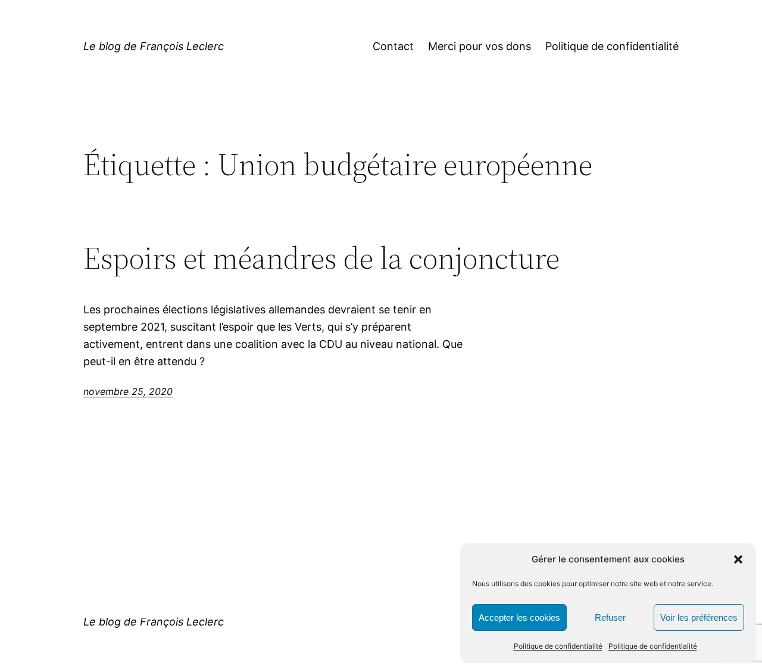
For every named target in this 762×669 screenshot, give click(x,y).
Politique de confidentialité (558, 646)
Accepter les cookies (519, 617)
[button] (738, 559)
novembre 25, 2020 (128, 391)
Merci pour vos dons (479, 46)
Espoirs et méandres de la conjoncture (321, 258)
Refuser (610, 617)
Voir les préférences (699, 617)
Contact (393, 46)
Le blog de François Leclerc (153, 46)
